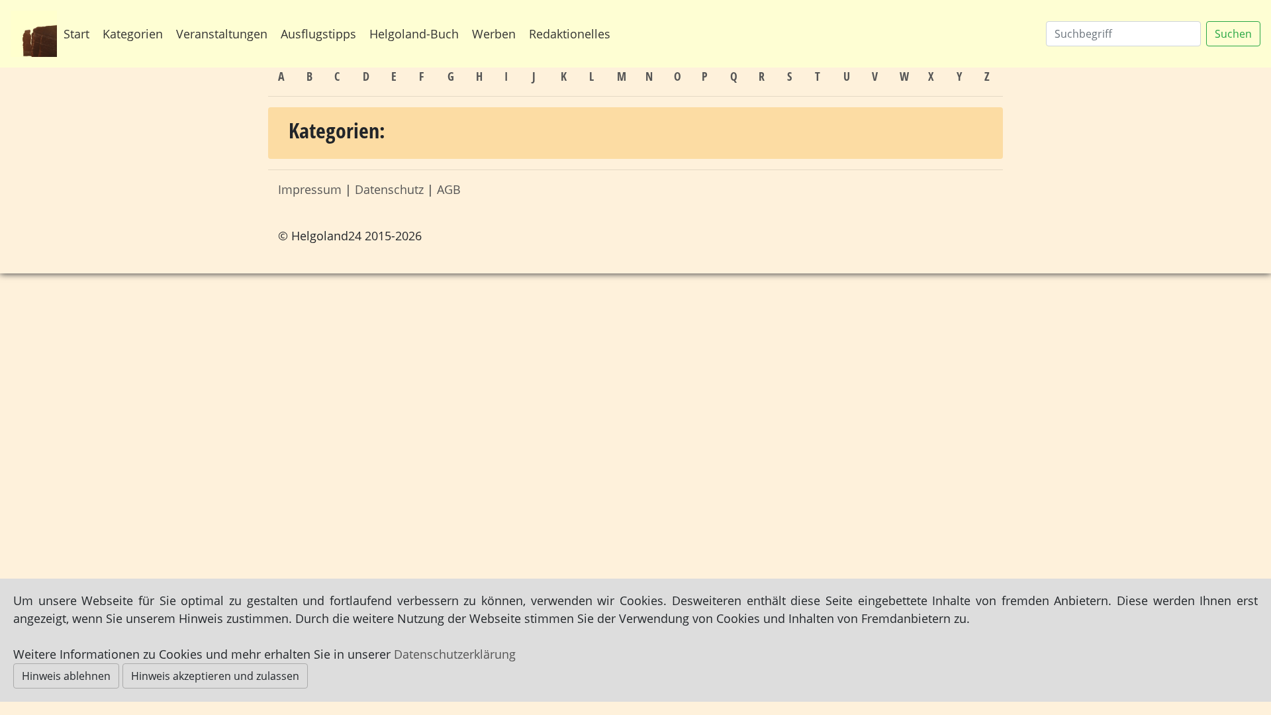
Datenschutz (389, 189)
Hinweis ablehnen (66, 676)
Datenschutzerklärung (455, 654)
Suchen (1233, 33)
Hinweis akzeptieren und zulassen (215, 676)
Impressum (310, 189)
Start (76, 34)
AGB (449, 189)
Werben (494, 34)
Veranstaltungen (221, 34)
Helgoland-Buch (414, 34)
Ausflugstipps (318, 34)
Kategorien (133, 34)
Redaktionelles (569, 34)
